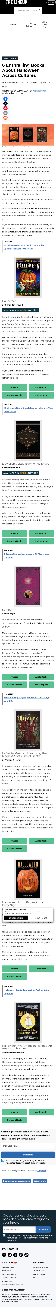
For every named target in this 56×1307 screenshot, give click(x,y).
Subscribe (51, 2)
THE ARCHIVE (6, 1271)
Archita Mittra (39, 91)
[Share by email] (5, 113)
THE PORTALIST (8, 1281)
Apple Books (41, 387)
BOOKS (14, 58)
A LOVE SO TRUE (8, 1267)
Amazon (14, 387)
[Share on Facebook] (5, 99)
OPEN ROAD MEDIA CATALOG (12, 1285)
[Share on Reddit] (5, 118)
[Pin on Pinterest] (5, 108)
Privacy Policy (39, 1274)
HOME (5, 58)
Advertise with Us (40, 1267)
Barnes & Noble (14, 395)
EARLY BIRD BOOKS (9, 1274)
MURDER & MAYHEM (9, 1278)
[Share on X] (5, 103)
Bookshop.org (41, 395)
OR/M (35, 1278)
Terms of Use (38, 1271)
